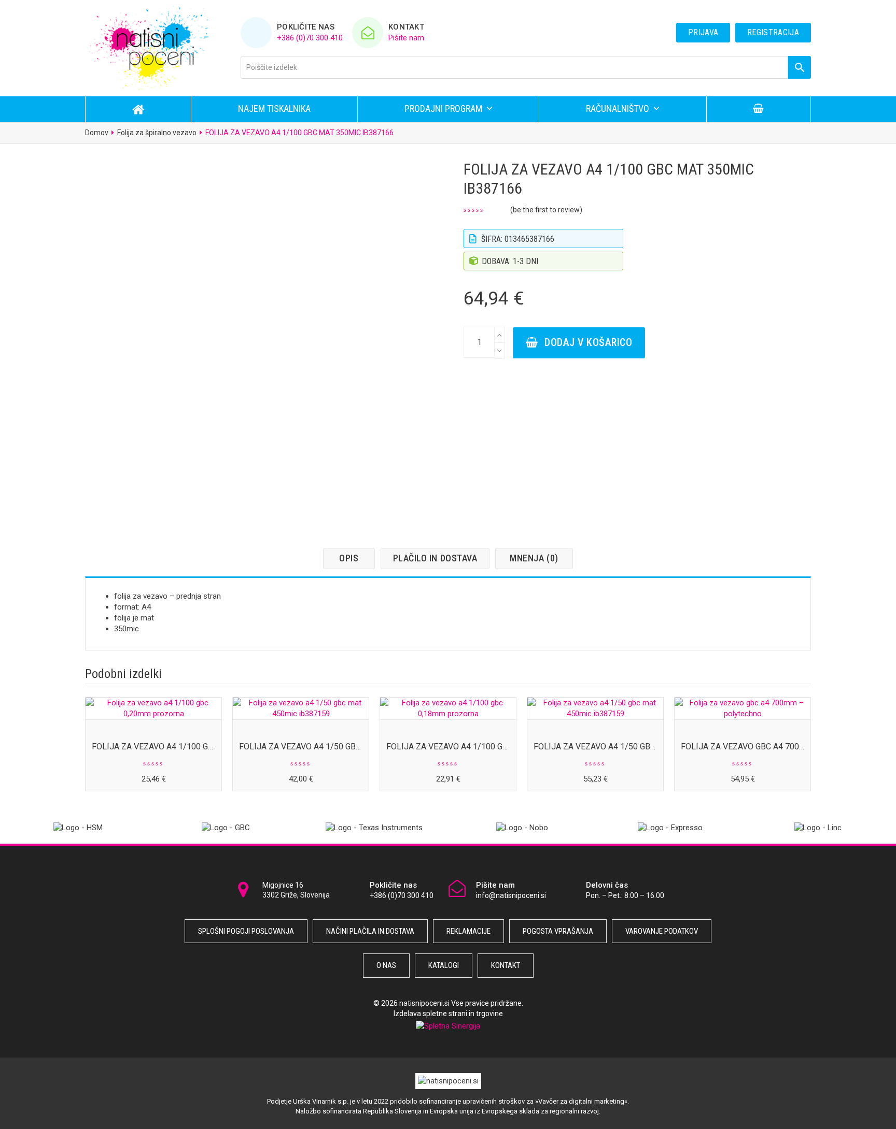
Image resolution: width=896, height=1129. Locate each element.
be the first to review (546, 209)
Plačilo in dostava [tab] (435, 558)
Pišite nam (406, 37)
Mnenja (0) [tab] (534, 558)
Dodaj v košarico (588, 342)
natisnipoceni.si (424, 1003)
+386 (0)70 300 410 (310, 37)
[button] (758, 109)
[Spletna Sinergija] (448, 1025)
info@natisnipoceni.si (511, 895)
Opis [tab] (348, 558)
